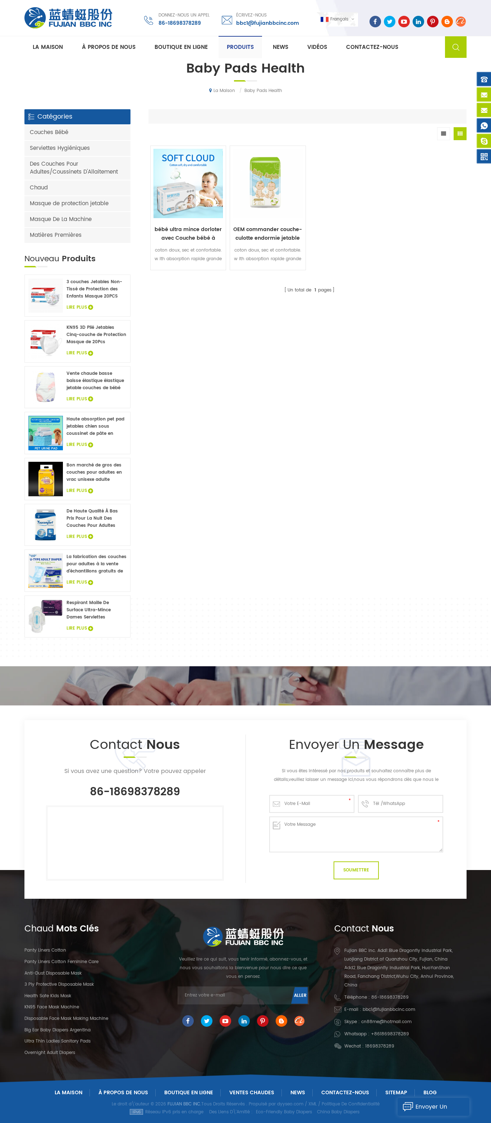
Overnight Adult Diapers (49, 1052)
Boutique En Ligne (181, 47)
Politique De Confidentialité (351, 1104)
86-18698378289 (180, 23)
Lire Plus (188, 275)
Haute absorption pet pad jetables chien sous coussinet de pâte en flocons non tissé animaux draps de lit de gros (95, 426)
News (280, 47)
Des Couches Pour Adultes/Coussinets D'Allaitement (74, 168)
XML (312, 1104)
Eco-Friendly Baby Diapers (284, 1112)
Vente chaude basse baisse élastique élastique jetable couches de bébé (95, 380)
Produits (240, 47)
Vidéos (317, 47)
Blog (430, 1093)
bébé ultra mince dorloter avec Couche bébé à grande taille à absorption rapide (188, 234)
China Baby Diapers (338, 1112)
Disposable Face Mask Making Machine (66, 1018)
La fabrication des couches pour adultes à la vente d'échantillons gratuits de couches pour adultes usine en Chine (96, 564)
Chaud (39, 187)
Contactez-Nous (345, 1093)
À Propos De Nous (123, 1093)
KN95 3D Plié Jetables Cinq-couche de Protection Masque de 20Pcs (96, 334)
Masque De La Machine (61, 219)
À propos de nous (109, 47)
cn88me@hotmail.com (386, 1021)
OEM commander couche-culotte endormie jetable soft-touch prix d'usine (267, 234)
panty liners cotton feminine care (61, 961)
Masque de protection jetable (69, 203)
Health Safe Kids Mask (47, 996)
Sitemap (396, 1093)
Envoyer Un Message (431, 1109)
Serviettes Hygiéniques (60, 148)
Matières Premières (56, 235)
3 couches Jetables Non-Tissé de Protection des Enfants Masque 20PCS (94, 289)
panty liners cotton (45, 950)
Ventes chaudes (251, 1093)
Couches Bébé (49, 132)
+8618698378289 (390, 1034)
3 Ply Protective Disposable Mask (59, 984)
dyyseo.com (290, 1104)
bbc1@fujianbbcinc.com (267, 23)
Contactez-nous (372, 47)
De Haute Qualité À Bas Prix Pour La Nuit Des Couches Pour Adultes (92, 518)
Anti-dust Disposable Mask (53, 973)
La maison (48, 47)
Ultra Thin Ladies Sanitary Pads (57, 1041)
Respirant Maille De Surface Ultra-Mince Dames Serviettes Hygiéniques (88, 610)
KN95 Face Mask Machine (51, 1007)
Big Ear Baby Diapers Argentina (57, 1030)
